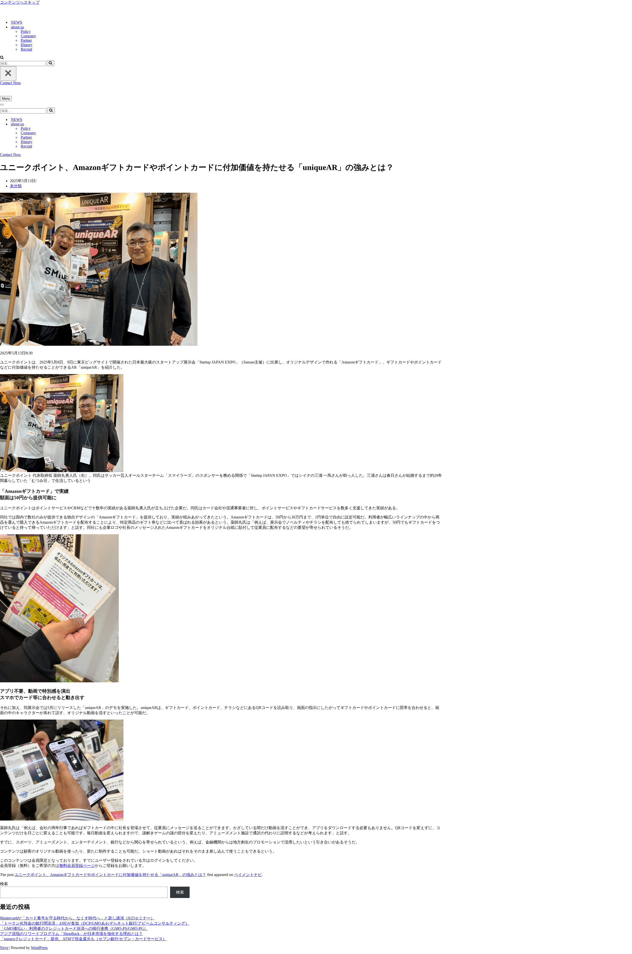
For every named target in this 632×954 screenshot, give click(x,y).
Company (28, 36)
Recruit (26, 49)
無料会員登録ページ (77, 865)
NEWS (16, 22)
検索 (4, 884)
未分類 (16, 186)
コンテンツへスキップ (20, 2)
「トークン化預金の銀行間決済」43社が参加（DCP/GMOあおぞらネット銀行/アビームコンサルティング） (94, 923)
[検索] (2, 58)
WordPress (39, 948)
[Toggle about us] (86, 124)
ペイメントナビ (248, 875)
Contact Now (10, 83)
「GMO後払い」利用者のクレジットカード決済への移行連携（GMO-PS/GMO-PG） (74, 928)
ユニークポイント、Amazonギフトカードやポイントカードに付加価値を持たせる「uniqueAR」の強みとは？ (110, 875)
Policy (26, 31)
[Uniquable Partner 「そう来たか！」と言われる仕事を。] (24, 14)
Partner (26, 40)
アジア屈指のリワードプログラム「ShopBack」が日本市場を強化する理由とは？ (71, 934)
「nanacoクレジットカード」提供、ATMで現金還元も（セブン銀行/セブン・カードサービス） (83, 939)
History (26, 45)
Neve (4, 948)
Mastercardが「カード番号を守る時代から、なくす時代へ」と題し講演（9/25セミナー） (77, 918)
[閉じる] (8, 73)
